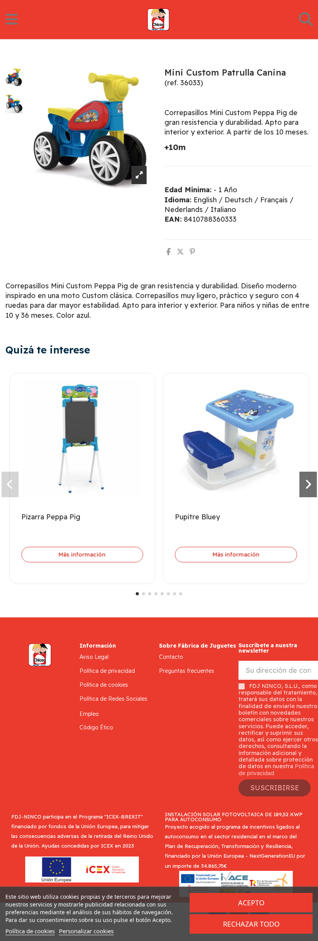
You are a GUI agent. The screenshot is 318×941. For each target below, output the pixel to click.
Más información (82, 554)
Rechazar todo (251, 924)
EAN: (173, 219)
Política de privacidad (107, 670)
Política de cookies (104, 684)
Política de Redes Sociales (113, 698)
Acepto (251, 902)
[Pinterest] (192, 251)
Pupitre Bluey (197, 516)
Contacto (171, 656)
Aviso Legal (94, 656)
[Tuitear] (180, 251)
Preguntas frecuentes (186, 670)
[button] (137, 593)
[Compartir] (168, 251)
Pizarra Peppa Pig (50, 516)
